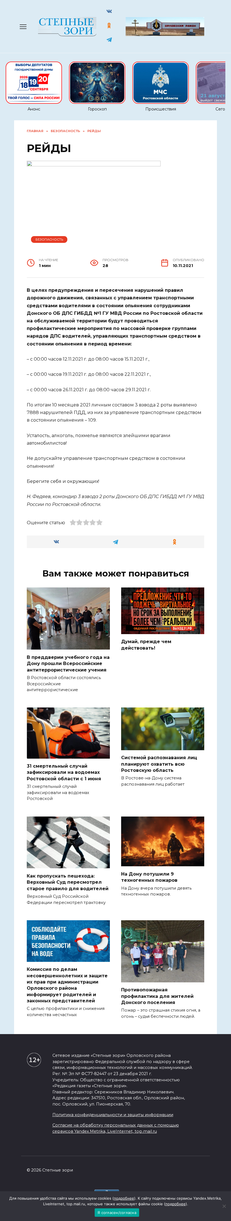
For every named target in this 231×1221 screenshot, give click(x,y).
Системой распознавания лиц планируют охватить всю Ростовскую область (159, 764)
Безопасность (49, 239)
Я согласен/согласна (116, 1212)
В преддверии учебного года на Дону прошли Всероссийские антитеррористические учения (68, 663)
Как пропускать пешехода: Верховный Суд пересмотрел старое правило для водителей (67, 882)
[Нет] (224, 1206)
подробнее (124, 1198)
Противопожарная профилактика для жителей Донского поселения (157, 996)
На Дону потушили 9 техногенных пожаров (149, 877)
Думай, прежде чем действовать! (146, 644)
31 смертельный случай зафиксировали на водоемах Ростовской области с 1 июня (64, 772)
